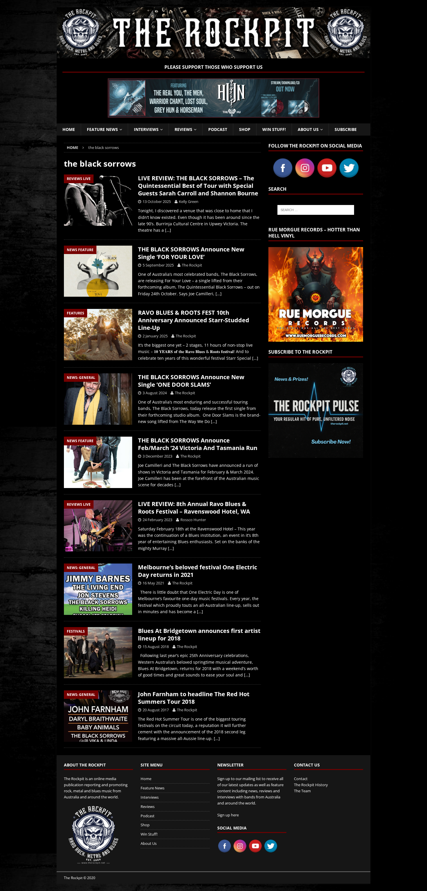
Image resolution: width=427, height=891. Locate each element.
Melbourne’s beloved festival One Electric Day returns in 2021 (197, 571)
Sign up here (228, 815)
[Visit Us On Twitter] (349, 175)
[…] (168, 230)
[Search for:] (315, 210)
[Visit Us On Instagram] (305, 175)
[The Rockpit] (213, 55)
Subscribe (346, 129)
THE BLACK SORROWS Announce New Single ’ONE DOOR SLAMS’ (191, 380)
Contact (301, 778)
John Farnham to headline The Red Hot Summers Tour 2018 (194, 697)
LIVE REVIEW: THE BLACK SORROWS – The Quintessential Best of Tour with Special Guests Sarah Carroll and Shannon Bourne (198, 185)
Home (68, 129)
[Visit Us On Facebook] (283, 175)
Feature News (102, 129)
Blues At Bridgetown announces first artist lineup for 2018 (199, 634)
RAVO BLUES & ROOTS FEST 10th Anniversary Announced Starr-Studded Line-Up (193, 320)
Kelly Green (188, 201)
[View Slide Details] (213, 98)
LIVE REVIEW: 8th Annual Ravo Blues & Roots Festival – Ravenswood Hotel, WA (194, 507)
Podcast (217, 129)
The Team (302, 790)
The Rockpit (192, 265)
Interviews (146, 129)
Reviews (183, 129)
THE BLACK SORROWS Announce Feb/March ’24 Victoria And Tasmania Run (197, 444)
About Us (308, 129)
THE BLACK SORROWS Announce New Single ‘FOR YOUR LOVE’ (191, 253)
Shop (244, 129)
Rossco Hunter (193, 519)
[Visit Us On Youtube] (327, 175)
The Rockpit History (311, 784)
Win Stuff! (274, 129)
